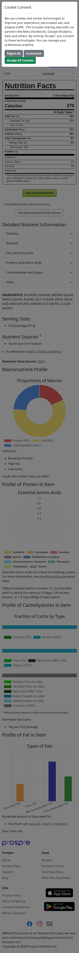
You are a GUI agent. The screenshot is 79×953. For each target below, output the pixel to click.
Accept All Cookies (20, 60)
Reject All (14, 53)
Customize (34, 53)
